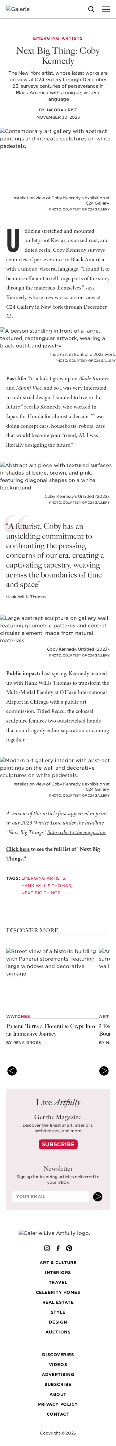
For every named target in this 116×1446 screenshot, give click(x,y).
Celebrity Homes (58, 1292)
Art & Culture (58, 1262)
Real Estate (58, 1302)
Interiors (58, 1272)
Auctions (58, 1332)
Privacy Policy (58, 1404)
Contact (58, 1414)
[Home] (21, 9)
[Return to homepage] (58, 1233)
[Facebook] (58, 1248)
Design (58, 1322)
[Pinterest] (69, 1248)
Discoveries (58, 1354)
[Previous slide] (12, 1071)
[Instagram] (47, 1248)
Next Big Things (40, 893)
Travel (58, 1282)
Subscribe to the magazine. (76, 833)
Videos (58, 1364)
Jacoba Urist (61, 110)
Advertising (58, 1374)
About (58, 1394)
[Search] (91, 9)
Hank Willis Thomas (46, 885)
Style (58, 1312)
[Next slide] (104, 1071)
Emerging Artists (43, 878)
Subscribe (58, 1144)
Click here (18, 849)
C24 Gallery (20, 307)
